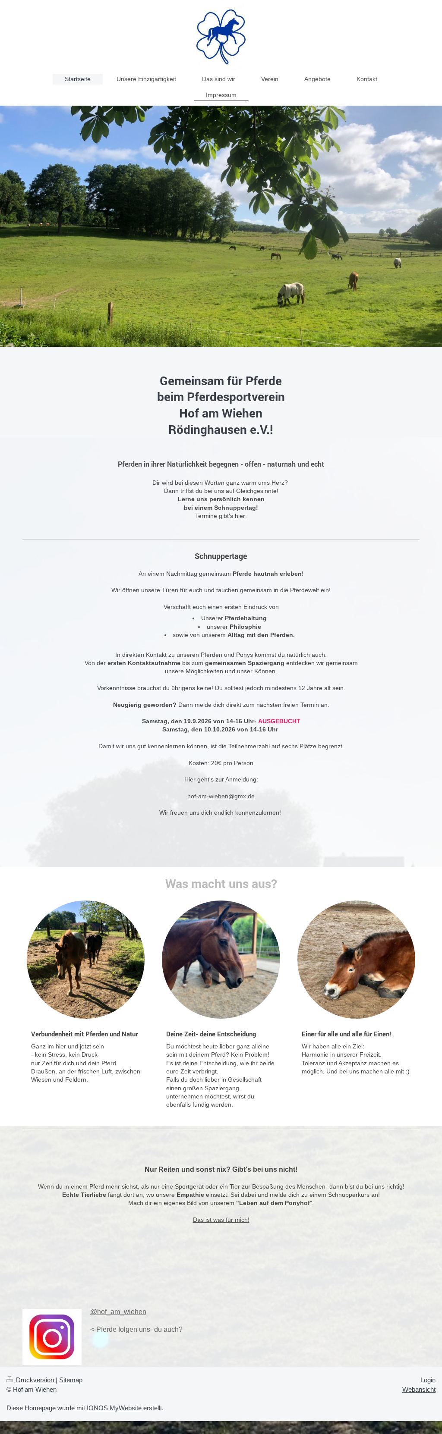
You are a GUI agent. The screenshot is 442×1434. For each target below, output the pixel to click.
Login (428, 1380)
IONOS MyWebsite (114, 1408)
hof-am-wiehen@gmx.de (221, 796)
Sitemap (70, 1380)
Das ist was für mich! (221, 1219)
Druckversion (35, 1380)
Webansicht (419, 1389)
